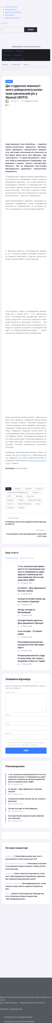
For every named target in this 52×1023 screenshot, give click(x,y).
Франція (21, 508)
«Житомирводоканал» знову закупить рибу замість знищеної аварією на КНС (25, 886)
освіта (38, 504)
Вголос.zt (15, 101)
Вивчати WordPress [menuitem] (13, 12)
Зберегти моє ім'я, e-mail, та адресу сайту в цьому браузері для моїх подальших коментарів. (26, 744)
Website (8, 733)
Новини (20, 500)
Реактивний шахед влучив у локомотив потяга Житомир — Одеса (31, 645)
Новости (10, 504)
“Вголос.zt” (40, 1003)
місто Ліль (30, 496)
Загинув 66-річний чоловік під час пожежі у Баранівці (27, 800)
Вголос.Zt (39, 489)
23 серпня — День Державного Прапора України (25, 790)
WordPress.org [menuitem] (11, 7)
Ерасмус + (36, 492)
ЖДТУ (9, 496)
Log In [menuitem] (5, 23)
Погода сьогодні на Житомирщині (22, 808)
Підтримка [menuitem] (9, 15)
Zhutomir (18, 489)
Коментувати (10, 692)
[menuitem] (27, 29)
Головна (5, 64)
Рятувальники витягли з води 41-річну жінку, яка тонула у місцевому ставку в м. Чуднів (31, 658)
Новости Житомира (24, 504)
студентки (10, 508)
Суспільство (15, 64)
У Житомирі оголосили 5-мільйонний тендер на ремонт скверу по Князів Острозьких (25, 866)
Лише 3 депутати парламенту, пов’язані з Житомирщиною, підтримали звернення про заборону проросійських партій (25, 876)
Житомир (19, 496)
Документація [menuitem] (11, 10)
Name (7, 715)
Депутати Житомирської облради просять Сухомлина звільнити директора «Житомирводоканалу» (25, 896)
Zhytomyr (28, 489)
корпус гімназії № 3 (23, 455)
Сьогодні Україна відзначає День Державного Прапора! (26, 817)
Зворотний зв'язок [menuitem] (13, 18)
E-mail (7, 724)
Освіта (26, 64)
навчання (10, 500)
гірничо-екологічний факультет (17, 492)
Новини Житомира (34, 500)
